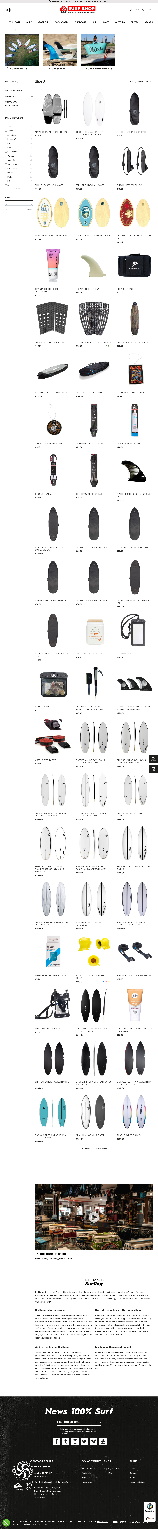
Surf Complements (15, 91)
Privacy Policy (102, 1521)
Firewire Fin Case (125, 289)
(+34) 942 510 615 (43, 1473)
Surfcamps (134, 1473)
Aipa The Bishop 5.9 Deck (129, 1135)
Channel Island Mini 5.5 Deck (90, 1135)
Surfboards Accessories (11, 104)
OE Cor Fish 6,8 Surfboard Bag (91, 600)
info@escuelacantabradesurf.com (56, 1482)
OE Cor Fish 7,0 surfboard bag (132, 547)
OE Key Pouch (42, 707)
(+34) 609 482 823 (43, 1476)
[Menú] (154, 1503)
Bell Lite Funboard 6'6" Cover (132, 132)
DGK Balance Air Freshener (48, 443)
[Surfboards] (22, 50)
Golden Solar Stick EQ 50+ (89, 654)
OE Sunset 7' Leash (44, 494)
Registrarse (87, 1473)
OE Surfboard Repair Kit (129, 443)
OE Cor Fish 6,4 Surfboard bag (50, 600)
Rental (132, 1477)
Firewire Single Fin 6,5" (87, 289)
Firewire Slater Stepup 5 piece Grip (93, 342)
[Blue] (103, 981)
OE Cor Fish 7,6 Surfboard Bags (92, 547)
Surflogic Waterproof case (49, 1029)
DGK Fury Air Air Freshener (130, 393)
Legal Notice (109, 1473)
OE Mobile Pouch (125, 654)
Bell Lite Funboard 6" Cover (49, 185)
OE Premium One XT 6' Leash (89, 494)
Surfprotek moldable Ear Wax (50, 975)
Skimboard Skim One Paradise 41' (51, 236)
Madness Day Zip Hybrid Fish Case (52, 132)
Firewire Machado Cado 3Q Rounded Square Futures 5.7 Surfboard (49, 869)
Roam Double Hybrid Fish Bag (90, 393)
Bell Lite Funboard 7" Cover (90, 185)
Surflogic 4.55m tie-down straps (134, 975)
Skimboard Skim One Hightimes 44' (93, 236)
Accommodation (137, 1482)
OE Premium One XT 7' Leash (89, 443)
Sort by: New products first (141, 82)
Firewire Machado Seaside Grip (50, 342)
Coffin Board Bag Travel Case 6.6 (52, 393)
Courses (133, 1468)
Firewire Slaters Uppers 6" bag (132, 342)
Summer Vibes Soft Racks (129, 185)
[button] (6, 1523)
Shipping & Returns (112, 1468)
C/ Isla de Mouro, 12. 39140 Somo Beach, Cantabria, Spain (48, 1489)
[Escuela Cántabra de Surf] (78, 10)
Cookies (16, 1525)
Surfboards (11, 96)
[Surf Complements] (98, 50)
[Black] (106, 346)
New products (88, 1468)
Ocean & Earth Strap (45, 760)
